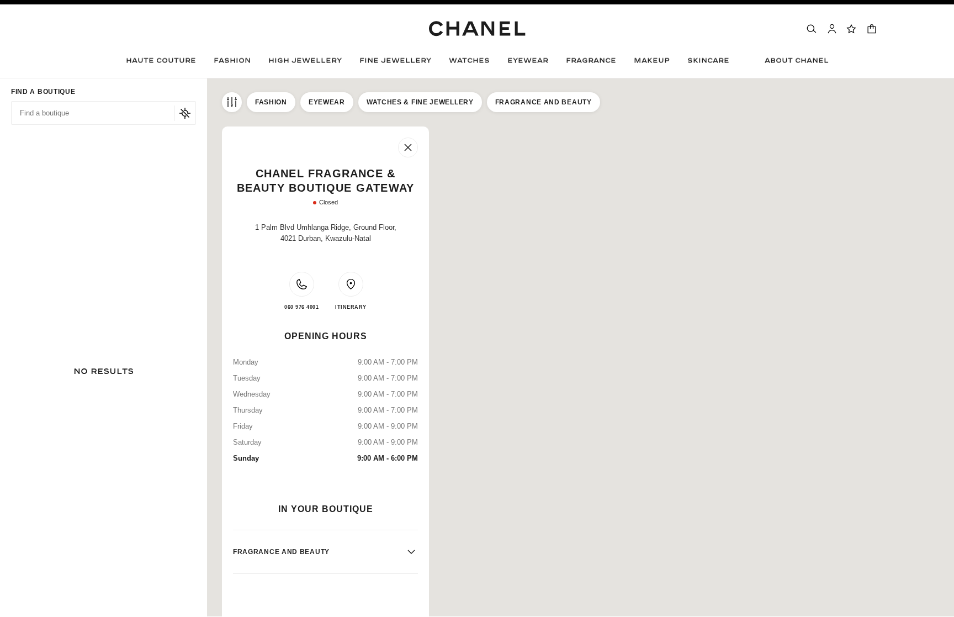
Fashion (271, 102)
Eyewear (327, 102)
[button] (232, 63)
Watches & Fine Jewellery (420, 102)
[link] (852, 28)
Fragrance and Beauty (543, 102)
